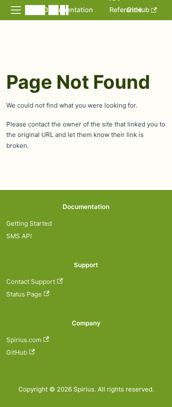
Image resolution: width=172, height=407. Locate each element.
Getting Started (29, 223)
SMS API (19, 236)
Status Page (24, 294)
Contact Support (30, 282)
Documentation (68, 9)
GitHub (16, 352)
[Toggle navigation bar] (16, 10)
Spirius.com (23, 340)
